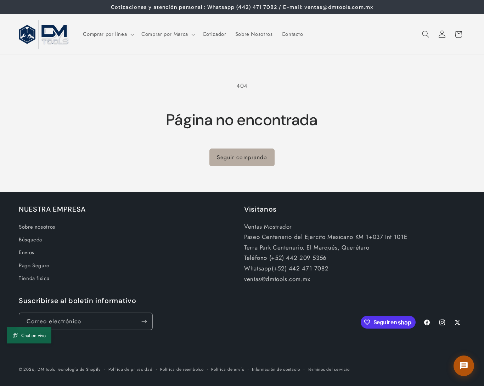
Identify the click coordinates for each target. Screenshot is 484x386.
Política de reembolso (181, 369)
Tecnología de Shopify (79, 369)
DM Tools (46, 369)
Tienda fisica (34, 278)
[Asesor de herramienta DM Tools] (464, 366)
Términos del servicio (329, 369)
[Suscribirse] (144, 321)
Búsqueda (30, 240)
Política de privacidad (130, 369)
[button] (108, 34)
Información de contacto (276, 369)
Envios (26, 252)
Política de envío (227, 369)
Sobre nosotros (37, 227)
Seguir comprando (242, 157)
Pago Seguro (34, 265)
